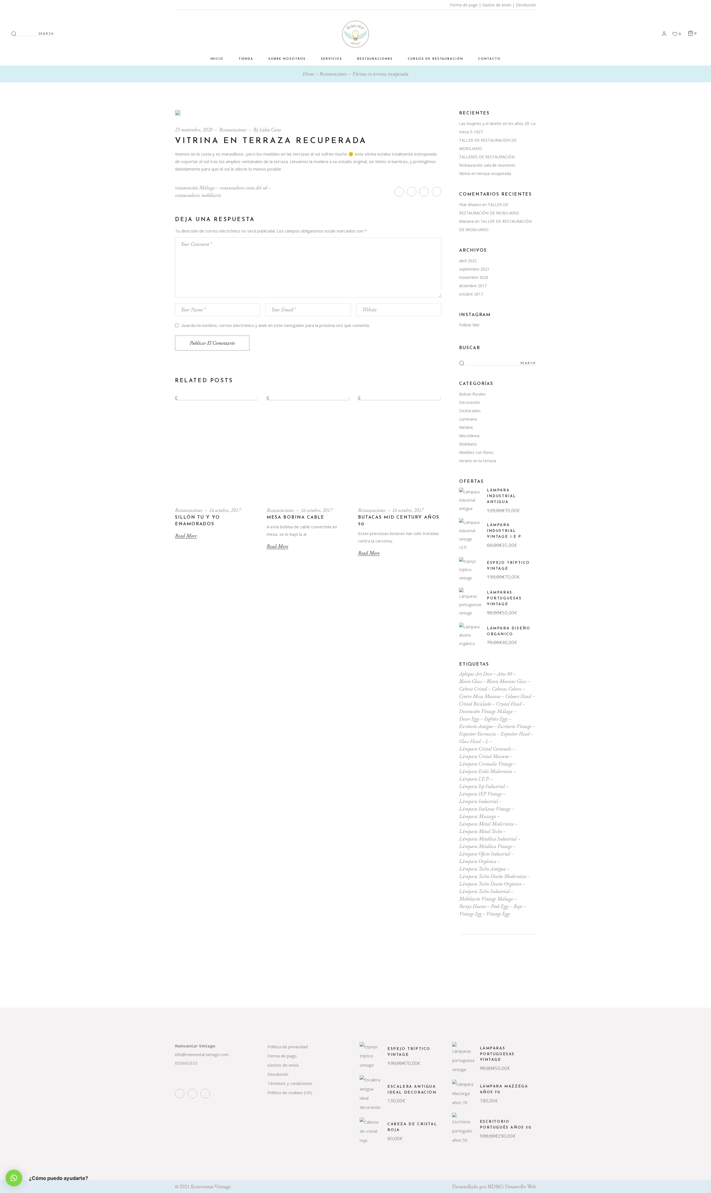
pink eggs (500, 906)
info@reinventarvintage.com (202, 1054)
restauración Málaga (195, 187)
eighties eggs (496, 719)
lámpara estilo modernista (485, 771)
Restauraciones (333, 74)
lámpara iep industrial (482, 786)
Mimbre (466, 427)
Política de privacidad (287, 1046)
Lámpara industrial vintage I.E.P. (505, 531)
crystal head (508, 704)
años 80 (504, 674)
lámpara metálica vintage (485, 846)
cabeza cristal (473, 689)
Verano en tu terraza (477, 460)
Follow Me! (469, 324)
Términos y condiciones (289, 1083)
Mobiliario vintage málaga (486, 899)
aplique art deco (475, 674)
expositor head (515, 734)
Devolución (526, 4)
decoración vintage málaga (486, 711)
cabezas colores (507, 689)
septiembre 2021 (474, 269)
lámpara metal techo (480, 831)
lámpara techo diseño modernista (492, 876)
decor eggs (469, 719)
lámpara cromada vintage (486, 764)
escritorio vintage (514, 726)
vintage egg (470, 914)
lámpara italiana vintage (484, 809)
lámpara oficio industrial (484, 854)
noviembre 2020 (473, 277)
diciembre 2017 (473, 285)
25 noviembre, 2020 (193, 129)
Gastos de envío (496, 4)
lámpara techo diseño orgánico (490, 884)
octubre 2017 (471, 294)
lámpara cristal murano (484, 756)
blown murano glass (507, 681)
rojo (518, 906)
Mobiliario (468, 444)
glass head (470, 741)
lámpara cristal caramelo (485, 749)
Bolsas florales (472, 394)
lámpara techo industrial (484, 891)
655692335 (186, 1063)
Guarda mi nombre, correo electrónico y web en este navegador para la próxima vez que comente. (275, 325)
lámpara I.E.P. (474, 779)
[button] (14, 1178)
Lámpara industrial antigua (501, 496)
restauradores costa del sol (243, 187)
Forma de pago (464, 4)
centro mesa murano (479, 696)
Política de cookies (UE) (289, 1092)
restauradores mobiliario (198, 195)
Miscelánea (469, 435)
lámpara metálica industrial (488, 839)
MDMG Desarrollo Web (511, 1186)
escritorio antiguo (476, 726)
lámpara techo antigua (482, 869)
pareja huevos (472, 906)
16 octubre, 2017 (225, 510)
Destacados (470, 410)
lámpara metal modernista (486, 824)
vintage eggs (498, 914)
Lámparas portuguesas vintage (504, 598)
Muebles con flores (476, 452)
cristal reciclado (475, 704)
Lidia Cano (270, 129)
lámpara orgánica (477, 861)
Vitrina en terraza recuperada (485, 173)
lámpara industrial (478, 801)
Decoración (469, 402)
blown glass (470, 681)
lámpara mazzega (477, 816)
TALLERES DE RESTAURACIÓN (487, 156)
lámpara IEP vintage (480, 794)
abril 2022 (468, 260)
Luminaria (468, 419)
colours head (518, 696)
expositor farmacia (477, 734)
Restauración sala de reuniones (487, 165)
